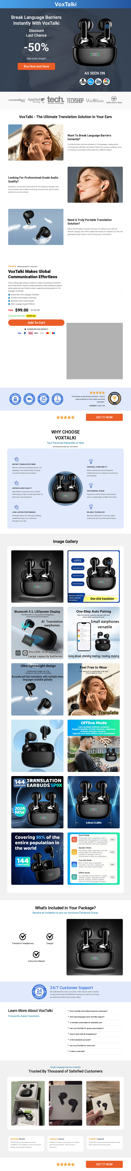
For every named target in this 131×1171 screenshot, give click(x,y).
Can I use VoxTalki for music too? (82, 1046)
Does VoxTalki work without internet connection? (89, 1011)
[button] (69, 293)
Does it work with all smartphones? (83, 1034)
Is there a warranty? (77, 1051)
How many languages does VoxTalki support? (87, 1017)
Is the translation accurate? (80, 1040)
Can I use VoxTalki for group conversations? (87, 1028)
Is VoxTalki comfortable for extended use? (86, 1023)
